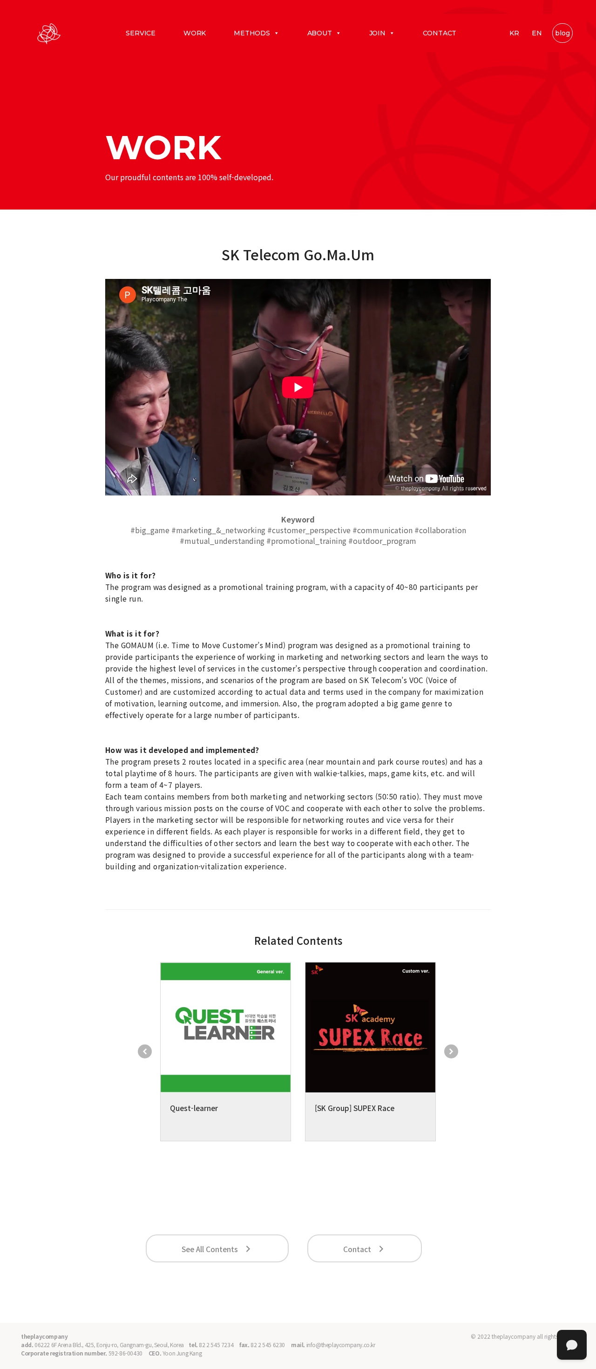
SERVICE (141, 33)
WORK (194, 33)
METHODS (252, 33)
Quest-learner (194, 1108)
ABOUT (319, 33)
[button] (145, 1051)
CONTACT (440, 33)
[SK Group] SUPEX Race (354, 1108)
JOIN (377, 33)
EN (537, 33)
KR (514, 33)
